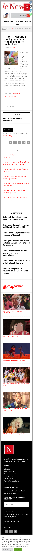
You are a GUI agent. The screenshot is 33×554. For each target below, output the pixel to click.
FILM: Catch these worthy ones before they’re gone (16, 384)
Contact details (9, 471)
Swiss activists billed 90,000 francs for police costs (15, 218)
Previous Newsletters (11, 521)
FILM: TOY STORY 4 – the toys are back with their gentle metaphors (16, 41)
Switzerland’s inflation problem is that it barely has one (16, 262)
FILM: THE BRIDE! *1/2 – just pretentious (14, 434)
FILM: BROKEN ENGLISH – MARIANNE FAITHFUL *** (14, 312)
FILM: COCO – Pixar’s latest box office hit (14, 360)
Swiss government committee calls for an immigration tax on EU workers (16, 243)
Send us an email (10, 474)
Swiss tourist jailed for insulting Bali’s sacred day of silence (15, 270)
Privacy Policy (7, 136)
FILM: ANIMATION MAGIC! (10, 336)
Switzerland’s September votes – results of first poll (16, 234)
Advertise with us (10, 491)
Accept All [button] (17, 549)
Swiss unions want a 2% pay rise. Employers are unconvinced (15, 253)
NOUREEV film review (19, 95)
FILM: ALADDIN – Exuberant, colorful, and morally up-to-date (15, 409)
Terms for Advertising (11, 481)
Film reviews (16, 93)
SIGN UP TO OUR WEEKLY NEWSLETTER (13, 287)
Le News (16, 7)
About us (7, 469)
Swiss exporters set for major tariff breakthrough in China (16, 226)
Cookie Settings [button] (7, 549)
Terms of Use (8, 476)
